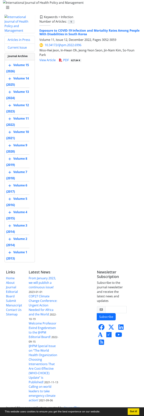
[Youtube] (118, 336)
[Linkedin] (120, 328)
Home (10, 278)
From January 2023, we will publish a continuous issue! (42, 282)
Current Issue (17, 47)
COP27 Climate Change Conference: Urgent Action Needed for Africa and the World (43, 305)
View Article (47, 60)
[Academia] (100, 336)
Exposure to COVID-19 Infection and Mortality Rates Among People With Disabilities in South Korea (89, 32)
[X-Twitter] (111, 328)
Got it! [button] (133, 411)
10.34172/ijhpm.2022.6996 (63, 45)
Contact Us (14, 310)
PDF (71, 60)
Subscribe (106, 317)
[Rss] (101, 343)
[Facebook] (101, 328)
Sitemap (12, 314)
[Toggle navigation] (71, 7)
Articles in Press (19, 40)
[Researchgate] (108, 336)
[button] (101, 412)
